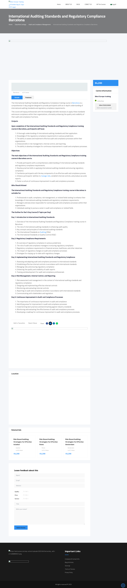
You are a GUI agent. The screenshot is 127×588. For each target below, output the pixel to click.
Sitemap (67, 565)
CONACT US (88, 4)
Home (59, 4)
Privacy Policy (69, 572)
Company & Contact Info (72, 559)
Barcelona (75, 103)
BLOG (78, 4)
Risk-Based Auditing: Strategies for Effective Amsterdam (74, 442)
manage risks (46, 176)
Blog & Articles (69, 562)
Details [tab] (17, 97)
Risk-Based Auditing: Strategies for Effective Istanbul (22, 442)
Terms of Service (70, 569)
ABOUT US (68, 4)
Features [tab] (28, 97)
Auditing (43, 232)
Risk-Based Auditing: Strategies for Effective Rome (48, 442)
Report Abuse (32, 323)
